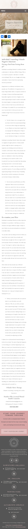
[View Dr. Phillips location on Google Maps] (14, 487)
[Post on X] (5, 36)
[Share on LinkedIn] (9, 36)
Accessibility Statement (17, 525)
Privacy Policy (9, 525)
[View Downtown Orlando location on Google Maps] (14, 473)
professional (20, 197)
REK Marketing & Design (21, 526)
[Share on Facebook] (2, 36)
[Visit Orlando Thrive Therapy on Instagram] (16, 460)
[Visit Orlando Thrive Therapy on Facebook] (11, 460)
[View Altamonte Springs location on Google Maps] (14, 516)
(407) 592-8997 (14, 406)
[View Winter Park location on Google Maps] (14, 500)
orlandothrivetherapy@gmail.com (14, 401)
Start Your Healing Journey (14, 431)
